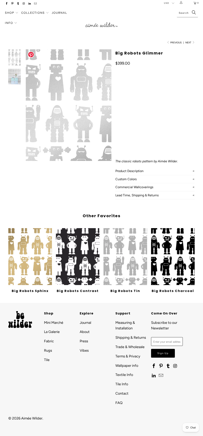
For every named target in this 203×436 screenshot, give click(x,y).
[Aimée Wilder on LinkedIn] (29, 4)
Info (9, 23)
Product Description (129, 171)
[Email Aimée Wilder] (35, 4)
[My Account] (181, 3)
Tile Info (121, 384)
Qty (117, 125)
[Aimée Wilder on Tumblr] (17, 4)
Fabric (49, 341)
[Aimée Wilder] (101, 21)
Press (84, 341)
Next (188, 42)
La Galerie (52, 332)
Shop (9, 13)
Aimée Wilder (31, 418)
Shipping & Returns (130, 337)
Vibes (84, 350)
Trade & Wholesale (130, 347)
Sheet (186, 103)
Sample (123, 113)
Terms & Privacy (127, 356)
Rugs (48, 350)
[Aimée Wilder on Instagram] (23, 4)
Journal (59, 13)
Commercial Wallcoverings (134, 187)
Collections (33, 13)
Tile (47, 360)
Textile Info (124, 375)
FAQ (119, 403)
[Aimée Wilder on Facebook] (6, 4)
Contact (121, 393)
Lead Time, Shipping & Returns (137, 195)
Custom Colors (126, 179)
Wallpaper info (126, 365)
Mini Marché (53, 322)
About (85, 332)
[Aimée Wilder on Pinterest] (12, 4)
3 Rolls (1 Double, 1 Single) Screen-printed (147, 103)
